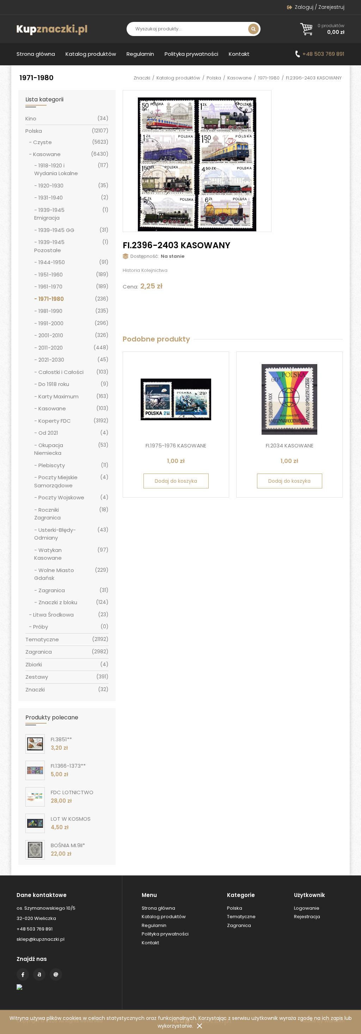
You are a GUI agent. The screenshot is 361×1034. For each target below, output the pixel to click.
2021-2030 (51, 359)
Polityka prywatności (191, 54)
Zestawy (36, 677)
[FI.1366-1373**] (35, 770)
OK (199, 1026)
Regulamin (140, 54)
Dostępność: (144, 256)
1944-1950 (51, 262)
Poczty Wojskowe (61, 497)
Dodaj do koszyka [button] (176, 481)
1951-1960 (50, 274)
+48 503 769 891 (323, 54)
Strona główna (36, 54)
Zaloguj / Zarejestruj (319, 7)
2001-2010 (50, 335)
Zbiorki (33, 664)
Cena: (130, 286)
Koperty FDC (54, 420)
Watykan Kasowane (48, 554)
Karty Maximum (58, 396)
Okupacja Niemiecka (48, 449)
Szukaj (253, 29)
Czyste (42, 142)
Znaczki (142, 78)
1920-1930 (50, 185)
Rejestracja (307, 916)
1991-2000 (50, 323)
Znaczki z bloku (57, 602)
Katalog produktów (91, 54)
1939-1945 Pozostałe (49, 246)
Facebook (23, 974)
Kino (30, 118)
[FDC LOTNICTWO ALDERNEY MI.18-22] (35, 797)
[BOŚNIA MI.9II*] (35, 850)
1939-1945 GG (56, 230)
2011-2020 (50, 347)
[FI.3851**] (35, 744)
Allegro (39, 974)
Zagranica (51, 590)
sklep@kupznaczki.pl (41, 939)
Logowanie (306, 908)
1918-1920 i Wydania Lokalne (56, 169)
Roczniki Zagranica (47, 514)
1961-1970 (50, 286)
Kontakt (239, 54)
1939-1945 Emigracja (49, 214)
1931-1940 (50, 197)
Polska (214, 78)
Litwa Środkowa (53, 614)
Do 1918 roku (53, 384)
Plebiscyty (51, 465)
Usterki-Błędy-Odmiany (55, 534)
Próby (40, 626)
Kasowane (239, 78)
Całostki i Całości (61, 372)
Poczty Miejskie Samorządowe (56, 481)
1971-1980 (269, 78)
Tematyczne (42, 639)
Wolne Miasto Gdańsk (54, 574)
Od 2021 (48, 432)
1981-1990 (50, 311)
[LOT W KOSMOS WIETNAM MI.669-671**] (35, 823)
